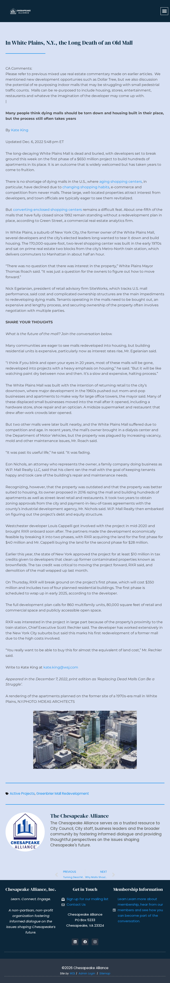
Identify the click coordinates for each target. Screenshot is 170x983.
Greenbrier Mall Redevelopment (62, 793)
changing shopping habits (85, 187)
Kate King (19, 130)
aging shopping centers (120, 181)
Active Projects (22, 793)
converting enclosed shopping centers (47, 210)
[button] (164, 11)
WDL (72, 973)
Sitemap (104, 973)
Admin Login (87, 973)
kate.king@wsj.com (60, 667)
